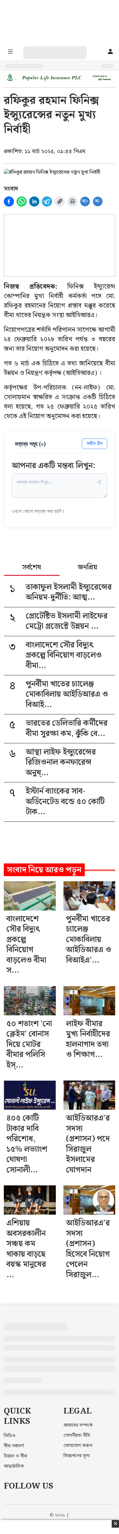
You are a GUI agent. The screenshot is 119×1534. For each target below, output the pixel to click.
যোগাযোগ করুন (77, 1445)
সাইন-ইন (94, 443)
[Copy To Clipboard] (60, 201)
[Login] (110, 52)
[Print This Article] (72, 201)
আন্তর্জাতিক (14, 1466)
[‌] (61, 50)
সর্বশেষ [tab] (31, 568)
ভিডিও (10, 1435)
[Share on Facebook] (9, 201)
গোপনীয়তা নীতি (76, 1435)
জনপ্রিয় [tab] (87, 568)
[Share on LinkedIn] (34, 201)
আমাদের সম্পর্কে (78, 1425)
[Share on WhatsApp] (22, 201)
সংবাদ (11, 188)
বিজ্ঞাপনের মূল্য (76, 1455)
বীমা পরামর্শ (14, 1445)
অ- (98, 201)
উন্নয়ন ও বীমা (15, 1456)
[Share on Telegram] (47, 201)
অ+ (85, 201)
